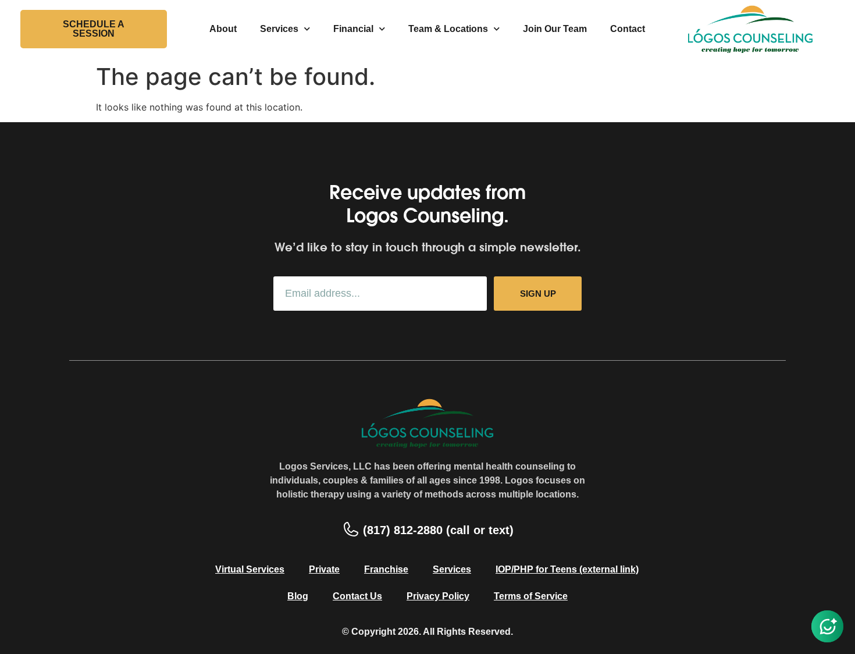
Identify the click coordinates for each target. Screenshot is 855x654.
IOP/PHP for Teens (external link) (567, 569)
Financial (353, 29)
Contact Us (357, 596)
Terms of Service (531, 596)
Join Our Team (555, 29)
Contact (627, 29)
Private (324, 569)
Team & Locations (448, 29)
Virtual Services (249, 569)
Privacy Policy (438, 596)
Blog (297, 596)
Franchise (386, 569)
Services (279, 29)
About (223, 29)
